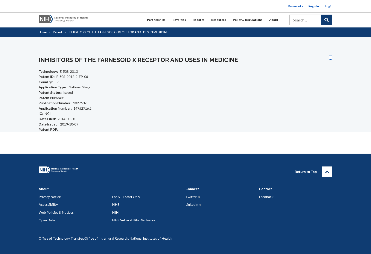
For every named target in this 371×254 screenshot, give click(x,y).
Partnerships (156, 19)
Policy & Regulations (247, 19)
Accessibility (48, 204)
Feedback (266, 197)
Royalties (179, 19)
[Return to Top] (327, 171)
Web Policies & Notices (56, 212)
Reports (198, 19)
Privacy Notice (50, 197)
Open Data (47, 220)
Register (314, 6)
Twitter (191, 197)
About (273, 19)
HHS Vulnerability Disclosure (133, 220)
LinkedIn (192, 204)
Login (328, 6)
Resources (218, 19)
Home (43, 32)
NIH (115, 212)
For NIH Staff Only (126, 197)
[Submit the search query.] (326, 20)
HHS (115, 204)
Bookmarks (295, 6)
